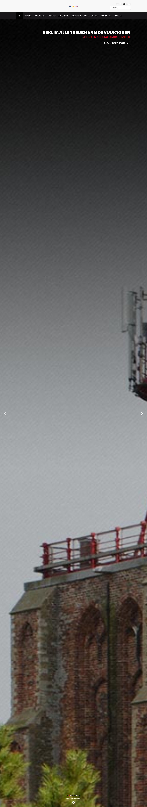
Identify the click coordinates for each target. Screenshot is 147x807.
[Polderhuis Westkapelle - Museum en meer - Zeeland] (22, 6)
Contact (118, 16)
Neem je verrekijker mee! (114, 43)
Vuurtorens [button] (39, 16)
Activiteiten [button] (64, 16)
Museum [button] (28, 16)
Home (20, 16)
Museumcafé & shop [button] (80, 16)
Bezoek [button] (95, 16)
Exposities (52, 16)
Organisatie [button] (106, 16)
